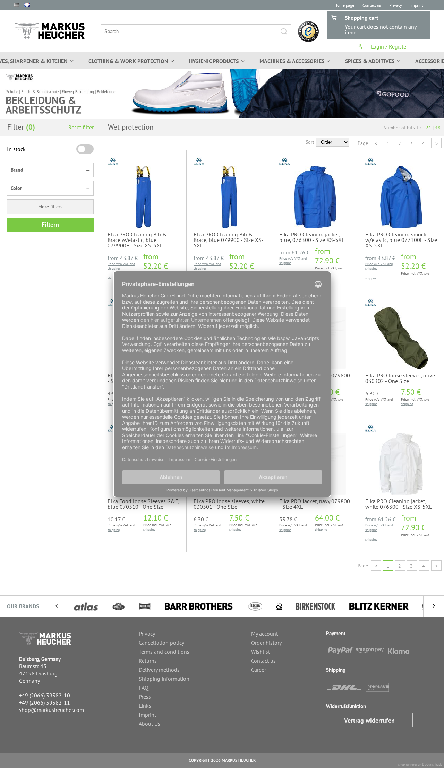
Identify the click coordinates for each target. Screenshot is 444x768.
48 (438, 127)
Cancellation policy (161, 642)
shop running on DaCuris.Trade (420, 764)
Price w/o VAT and (121, 264)
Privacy (395, 5)
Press (145, 696)
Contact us (371, 5)
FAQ (143, 687)
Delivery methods (159, 669)
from (123, 257)
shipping (114, 268)
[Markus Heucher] (49, 30)
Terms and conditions (164, 651)
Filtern (50, 224)
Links (145, 705)
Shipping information (164, 678)
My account (264, 633)
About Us (149, 723)
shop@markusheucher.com (51, 709)
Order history (266, 642)
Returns (148, 660)
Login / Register (388, 46)
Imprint (416, 5)
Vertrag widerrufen (369, 720)
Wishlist (260, 651)
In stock (16, 149)
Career (258, 669)
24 (428, 127)
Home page (344, 5)
